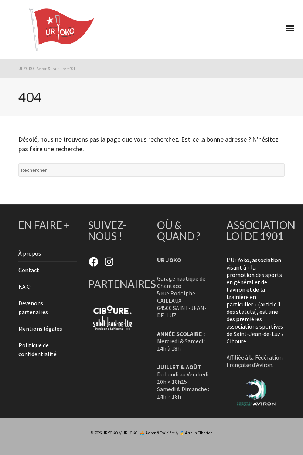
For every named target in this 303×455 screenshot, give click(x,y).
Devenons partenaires (33, 307)
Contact (28, 270)
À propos (29, 253)
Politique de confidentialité (37, 349)
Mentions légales (40, 328)
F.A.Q (24, 286)
